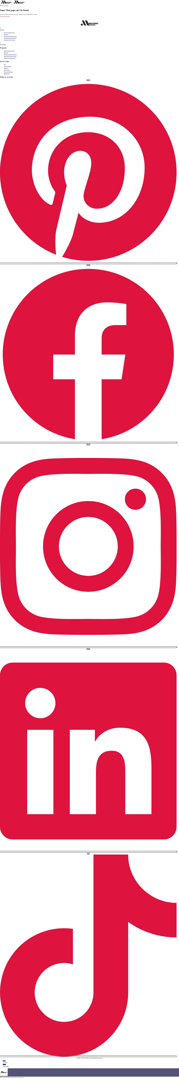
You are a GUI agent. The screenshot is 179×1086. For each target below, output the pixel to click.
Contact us (6, 68)
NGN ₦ (6, 1065)
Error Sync (100, 1058)
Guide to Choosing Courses (9, 32)
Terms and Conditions (8, 71)
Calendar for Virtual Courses (9, 40)
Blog (5, 64)
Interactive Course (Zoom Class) (10, 36)
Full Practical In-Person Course (10, 38)
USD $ (5, 1061)
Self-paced (6, 34)
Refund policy (6, 73)
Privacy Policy (7, 70)
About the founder (7, 66)
